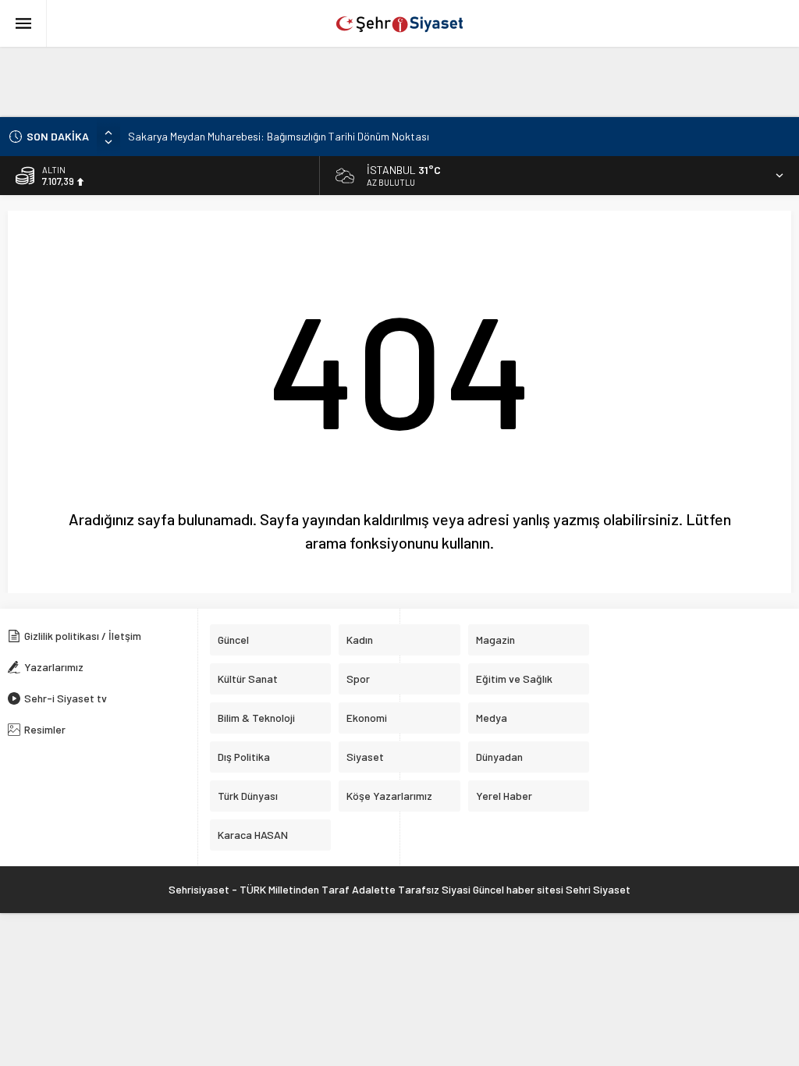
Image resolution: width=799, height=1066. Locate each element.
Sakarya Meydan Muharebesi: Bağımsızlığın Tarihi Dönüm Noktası (278, 136)
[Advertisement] (378, 82)
